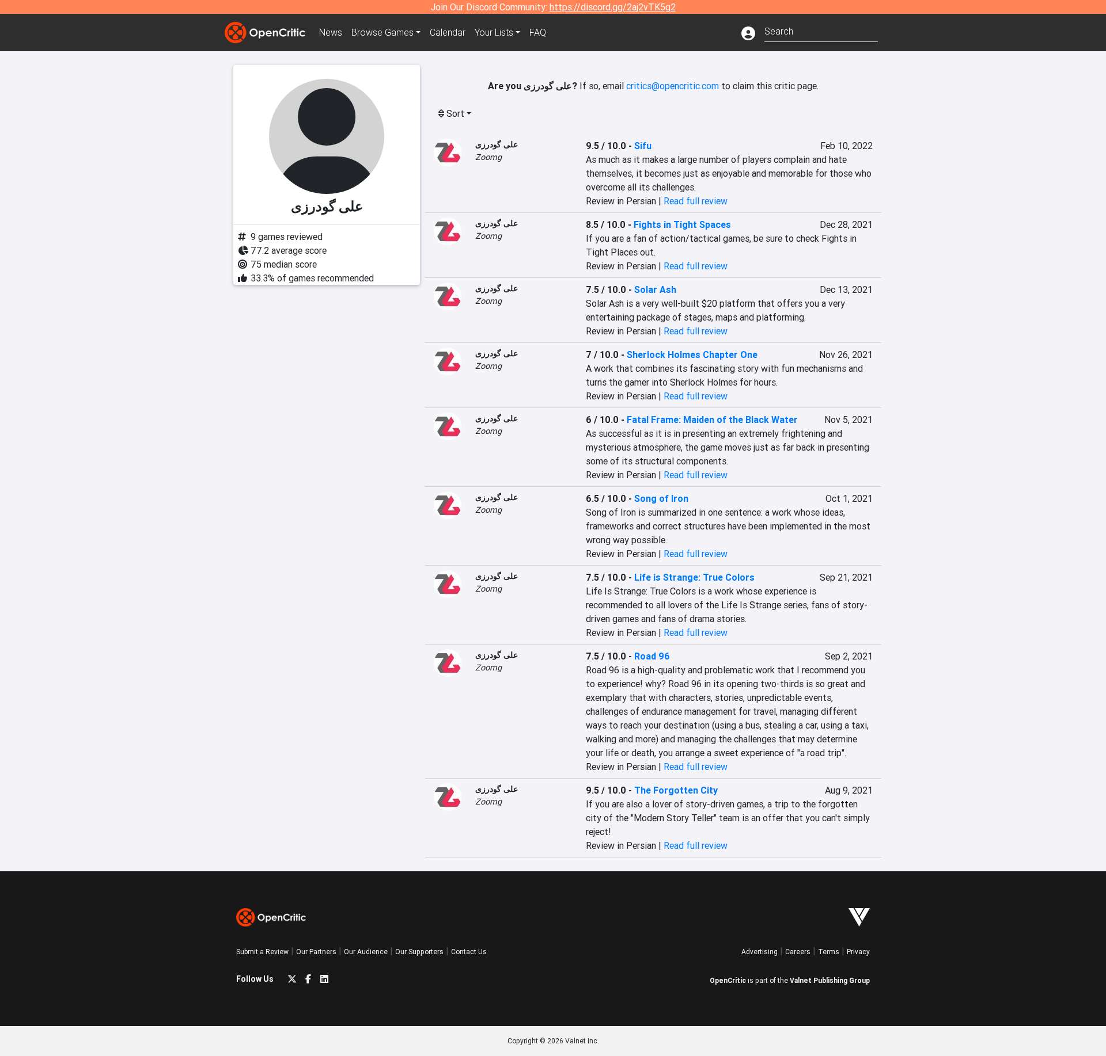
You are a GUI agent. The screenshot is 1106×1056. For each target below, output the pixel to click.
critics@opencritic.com (672, 86)
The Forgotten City (676, 790)
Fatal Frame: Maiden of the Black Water (712, 419)
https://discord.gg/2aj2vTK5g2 (613, 7)
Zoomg (488, 157)
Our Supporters (419, 951)
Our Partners (316, 951)
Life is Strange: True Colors (694, 577)
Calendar (447, 32)
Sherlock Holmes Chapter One (692, 354)
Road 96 (652, 656)
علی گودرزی (496, 144)
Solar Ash (655, 289)
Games (382, 32)
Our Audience (366, 951)
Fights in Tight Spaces (682, 224)
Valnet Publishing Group (830, 980)
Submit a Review (262, 951)
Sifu (643, 145)
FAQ (537, 32)
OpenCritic (728, 980)
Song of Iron (661, 498)
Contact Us (469, 951)
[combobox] (821, 30)
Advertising (759, 951)
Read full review (696, 201)
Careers (797, 951)
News (330, 32)
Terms (828, 951)
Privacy (858, 951)
